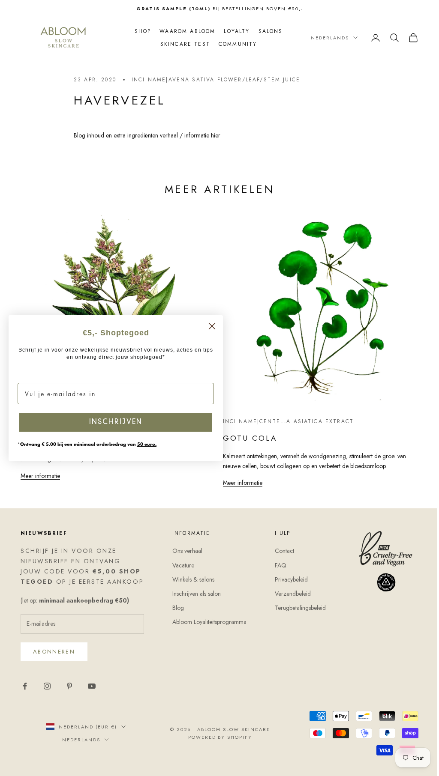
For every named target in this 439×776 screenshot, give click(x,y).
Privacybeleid (287, 581)
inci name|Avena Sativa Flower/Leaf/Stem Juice (212, 80)
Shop (139, 31)
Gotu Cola (247, 435)
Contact (280, 553)
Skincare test (182, 44)
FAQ (276, 567)
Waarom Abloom (184, 31)
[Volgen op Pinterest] (69, 687)
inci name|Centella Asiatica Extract (285, 418)
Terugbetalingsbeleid (296, 609)
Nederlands (323, 37)
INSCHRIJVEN (115, 422)
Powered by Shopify (217, 738)
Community (234, 44)
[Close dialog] (212, 326)
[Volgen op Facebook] (25, 687)
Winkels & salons (191, 581)
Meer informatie (40, 485)
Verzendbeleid (289, 595)
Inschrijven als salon (194, 595)
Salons (267, 31)
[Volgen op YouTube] (91, 687)
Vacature (181, 567)
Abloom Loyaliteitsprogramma (207, 624)
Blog (176, 609)
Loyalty (234, 31)
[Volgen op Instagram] (47, 687)
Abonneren (54, 654)
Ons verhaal (185, 553)
